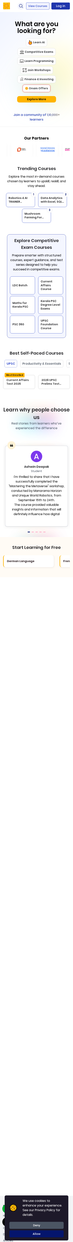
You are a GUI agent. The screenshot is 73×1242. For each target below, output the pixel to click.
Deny (36, 1225)
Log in (60, 6)
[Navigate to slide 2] (33, 532)
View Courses (37, 6)
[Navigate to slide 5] (44, 532)
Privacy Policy (45, 1210)
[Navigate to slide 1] (29, 532)
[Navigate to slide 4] (40, 532)
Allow (36, 1234)
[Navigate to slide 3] (37, 532)
